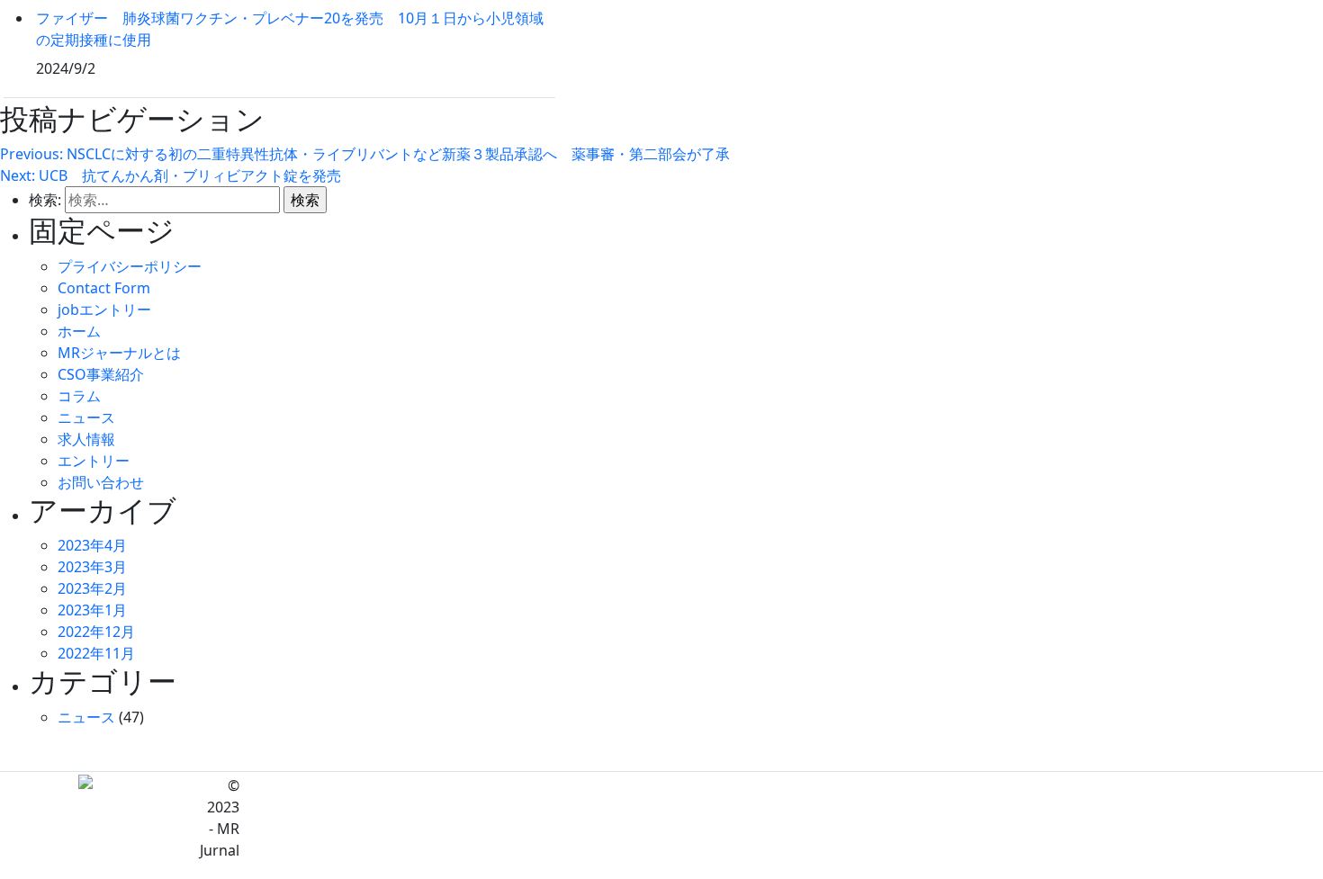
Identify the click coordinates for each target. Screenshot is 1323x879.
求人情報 (86, 439)
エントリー (94, 461)
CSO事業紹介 (101, 374)
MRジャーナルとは (119, 353)
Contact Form (104, 288)
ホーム (79, 331)
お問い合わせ (101, 482)
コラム (79, 396)
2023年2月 (92, 588)
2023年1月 (92, 610)
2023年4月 (92, 545)
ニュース (86, 417)
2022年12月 (96, 631)
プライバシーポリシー (130, 266)
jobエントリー (104, 309)
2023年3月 (92, 567)
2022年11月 (96, 653)
